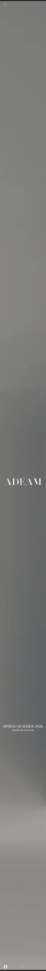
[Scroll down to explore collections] (23, 966)
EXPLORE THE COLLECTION (23, 730)
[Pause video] (5, 967)
